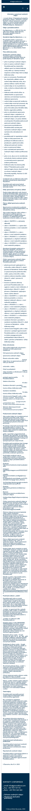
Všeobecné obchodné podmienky (12, 797)
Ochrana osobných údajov (13, 795)
